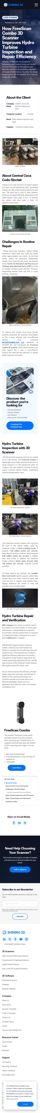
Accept (25, 1104)
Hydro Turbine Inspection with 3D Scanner (20, 795)
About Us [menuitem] (5, 1001)
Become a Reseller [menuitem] (9, 1009)
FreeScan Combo (11, 801)
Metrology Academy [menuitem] (9, 1066)
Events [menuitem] (4, 1026)
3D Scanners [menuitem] (8, 951)
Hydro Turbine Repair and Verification (18, 798)
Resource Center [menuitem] (10, 1037)
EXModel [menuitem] (5, 985)
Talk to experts (20, 869)
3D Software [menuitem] (8, 976)
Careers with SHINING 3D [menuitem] (11, 1030)
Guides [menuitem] (4, 1046)
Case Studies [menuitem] (7, 1042)
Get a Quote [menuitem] (6, 1005)
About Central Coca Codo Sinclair (17, 786)
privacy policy (13, 1099)
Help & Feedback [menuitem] (8, 1071)
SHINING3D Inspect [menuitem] (9, 980)
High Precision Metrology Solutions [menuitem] (15, 956)
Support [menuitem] (6, 1057)
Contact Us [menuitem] (6, 1017)
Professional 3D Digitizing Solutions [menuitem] (15, 960)
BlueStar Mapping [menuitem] (8, 989)
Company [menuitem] (6, 996)
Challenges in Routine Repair (15, 789)
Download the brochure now (16, 425)
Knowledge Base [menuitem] (8, 1075)
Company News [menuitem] (8, 1022)
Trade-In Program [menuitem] (8, 1013)
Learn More (16, 768)
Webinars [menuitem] (5, 1050)
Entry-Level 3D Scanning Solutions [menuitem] (15, 969)
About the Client (11, 783)
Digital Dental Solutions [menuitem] (11, 964)
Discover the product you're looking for (19, 792)
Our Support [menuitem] (6, 1062)
